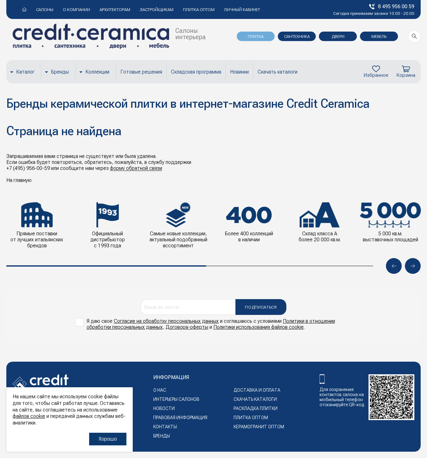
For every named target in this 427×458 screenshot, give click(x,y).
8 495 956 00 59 (396, 6)
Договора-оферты (187, 327)
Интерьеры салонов (176, 399)
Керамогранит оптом (259, 426)
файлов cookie (29, 416)
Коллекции (97, 72)
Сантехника (297, 36)
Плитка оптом (199, 9)
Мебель (379, 36)
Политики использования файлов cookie (258, 327)
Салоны (44, 9)
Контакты (165, 426)
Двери (338, 36)
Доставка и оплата (257, 390)
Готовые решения (141, 72)
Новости (164, 408)
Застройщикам (157, 9)
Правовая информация (180, 417)
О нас (159, 390)
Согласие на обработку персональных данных (166, 321)
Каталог (25, 72)
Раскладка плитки (256, 408)
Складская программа (196, 72)
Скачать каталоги (277, 72)
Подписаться (261, 307)
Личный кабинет (242, 9)
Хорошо (108, 439)
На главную (19, 180)
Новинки (239, 72)
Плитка (256, 36)
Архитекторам (115, 9)
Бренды (60, 72)
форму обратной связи (136, 168)
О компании (76, 9)
